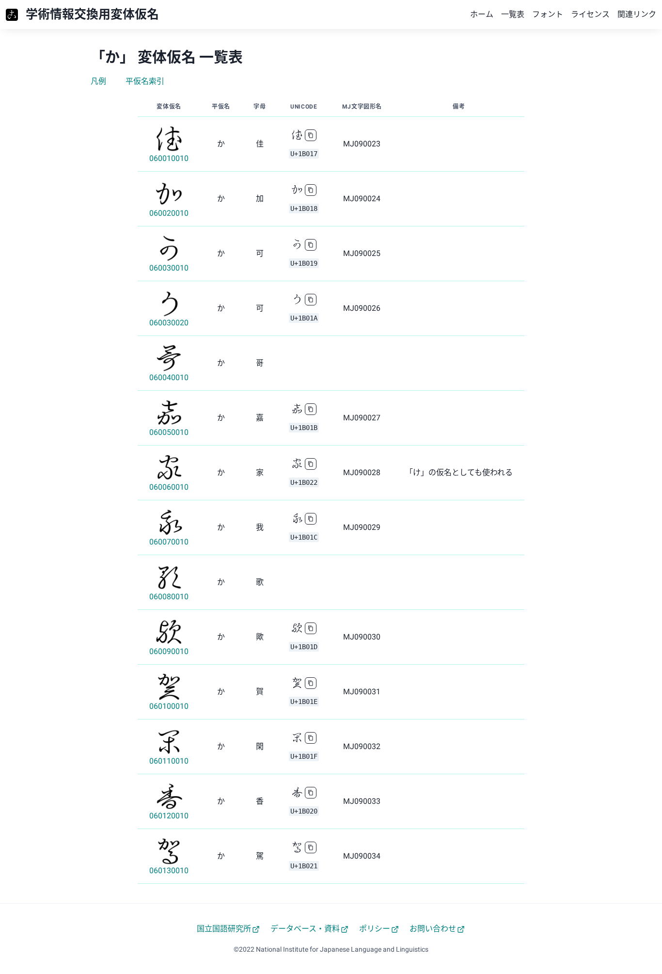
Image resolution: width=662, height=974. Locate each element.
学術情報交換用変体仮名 (92, 14)
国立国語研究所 (224, 928)
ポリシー (374, 928)
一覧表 (512, 14)
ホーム (481, 14)
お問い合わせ (433, 928)
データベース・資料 (305, 928)
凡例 (98, 81)
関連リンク (636, 14)
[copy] (310, 135)
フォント (547, 14)
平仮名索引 (145, 81)
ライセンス (590, 14)
